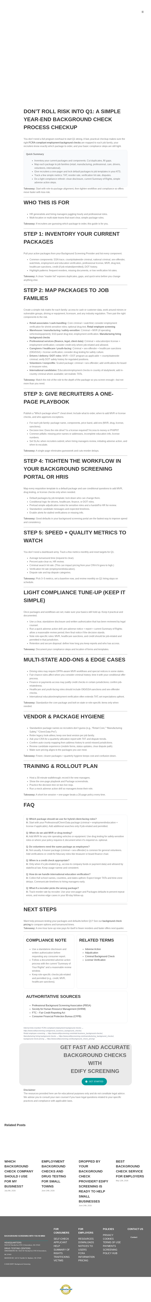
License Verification (95, 960)
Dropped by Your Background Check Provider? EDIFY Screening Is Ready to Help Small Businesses (93, 1181)
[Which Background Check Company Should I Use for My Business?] (19, 1134)
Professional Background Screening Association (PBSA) (61, 1005)
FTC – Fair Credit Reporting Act (48, 1012)
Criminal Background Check (100, 956)
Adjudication (91, 952)
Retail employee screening (101, 327)
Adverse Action (93, 949)
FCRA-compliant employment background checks (55, 142)
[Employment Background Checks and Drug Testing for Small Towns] (57, 1134)
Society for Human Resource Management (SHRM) (59, 1009)
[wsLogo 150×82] (22, 4)
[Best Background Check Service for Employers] (131, 1134)
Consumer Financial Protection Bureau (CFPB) (56, 1016)
